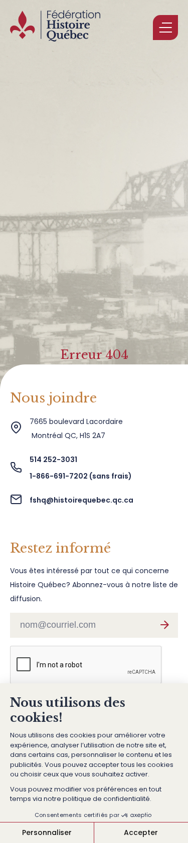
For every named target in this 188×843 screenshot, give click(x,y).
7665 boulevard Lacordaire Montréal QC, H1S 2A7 (76, 428)
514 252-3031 (54, 460)
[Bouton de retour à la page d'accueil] (55, 27)
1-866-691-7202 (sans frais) (81, 476)
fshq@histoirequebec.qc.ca (81, 500)
